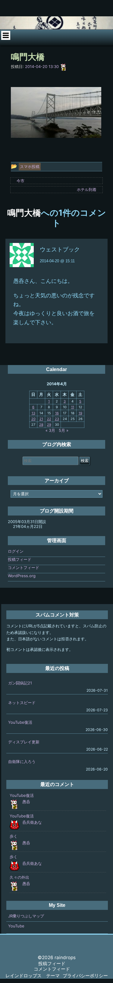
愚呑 (26, 801)
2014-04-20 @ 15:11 (57, 261)
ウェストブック (60, 249)
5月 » (63, 430)
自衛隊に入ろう (22, 761)
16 (57, 413)
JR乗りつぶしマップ (26, 915)
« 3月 (50, 430)
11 (72, 407)
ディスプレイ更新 (23, 741)
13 (33, 413)
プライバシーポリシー (85, 975)
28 (41, 424)
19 (80, 413)
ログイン (16, 551)
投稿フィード (19, 559)
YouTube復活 (20, 722)
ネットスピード (22, 702)
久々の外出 (19, 877)
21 (41, 419)
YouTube (16, 925)
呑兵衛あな (32, 822)
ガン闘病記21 (20, 683)
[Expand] (5, 35)
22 (49, 419)
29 (49, 424)
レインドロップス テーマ (32, 975)
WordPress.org (22, 575)
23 (57, 419)
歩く (13, 836)
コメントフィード (23, 567)
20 (33, 419)
